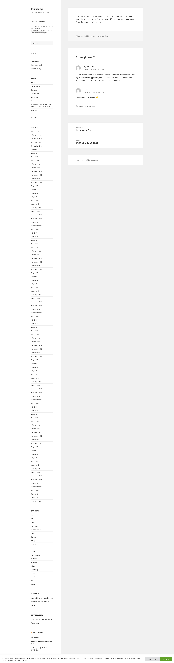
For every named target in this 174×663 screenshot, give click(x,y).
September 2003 (36, 400)
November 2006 (36, 262)
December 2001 (36, 476)
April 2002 (34, 461)
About (33, 83)
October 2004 (35, 353)
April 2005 (34, 331)
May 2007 (34, 240)
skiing (33, 566)
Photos (33, 101)
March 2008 (35, 204)
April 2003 (34, 418)
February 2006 (36, 295)
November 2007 (36, 218)
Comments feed (36, 65)
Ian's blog (37, 9)
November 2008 (36, 175)
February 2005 (36, 338)
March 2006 (35, 291)
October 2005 (35, 309)
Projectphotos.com (37, 31)
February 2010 (36, 135)
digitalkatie (89, 66)
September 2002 (36, 443)
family (33, 533)
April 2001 (34, 494)
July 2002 (34, 450)
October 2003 (35, 396)
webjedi (34, 605)
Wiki (32, 114)
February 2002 (36, 469)
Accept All (166, 659)
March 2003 (35, 421)
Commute (34, 526)
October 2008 (35, 179)
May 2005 (34, 327)
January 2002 (35, 472)
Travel (33, 573)
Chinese (33, 523)
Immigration (35, 548)
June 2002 (34, 454)
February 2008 (36, 208)
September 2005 (36, 313)
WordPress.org (36, 69)
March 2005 (35, 334)
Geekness (34, 90)
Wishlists (34, 118)
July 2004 (34, 363)
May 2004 (34, 371)
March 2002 (35, 465)
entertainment (36, 530)
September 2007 (36, 226)
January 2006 (35, 298)
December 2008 (36, 171)
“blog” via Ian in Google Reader (41, 619)
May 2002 (34, 458)
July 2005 (34, 320)
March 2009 (35, 160)
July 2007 (34, 233)
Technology (35, 570)
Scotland (34, 559)
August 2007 (35, 229)
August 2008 (35, 186)
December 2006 (36, 258)
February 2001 (36, 501)
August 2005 (35, 316)
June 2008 (34, 193)
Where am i (35, 637)
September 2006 (36, 269)
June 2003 (34, 411)
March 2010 (35, 131)
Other (33, 552)
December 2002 (36, 432)
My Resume (35, 97)
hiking (33, 541)
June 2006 (34, 280)
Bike (32, 519)
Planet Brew (35, 623)
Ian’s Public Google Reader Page (42, 598)
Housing (34, 544)
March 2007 (35, 247)
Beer (32, 515)
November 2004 (36, 349)
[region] (87, 658)
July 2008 (34, 189)
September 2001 (36, 487)
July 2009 (34, 150)
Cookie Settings (152, 659)
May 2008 (34, 197)
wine (32, 581)
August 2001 (35, 490)
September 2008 (36, 182)
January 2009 (35, 168)
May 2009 (34, 153)
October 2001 (35, 483)
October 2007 (35, 222)
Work (33, 584)
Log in (33, 58)
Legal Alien (35, 94)
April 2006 (34, 287)
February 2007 (36, 251)
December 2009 (36, 139)
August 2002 (35, 447)
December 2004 (36, 345)
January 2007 (35, 255)
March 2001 (35, 498)
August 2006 (35, 273)
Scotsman (34, 110)
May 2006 (34, 284)
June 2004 (34, 367)
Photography (35, 555)
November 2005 (36, 305)
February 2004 (36, 382)
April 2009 (34, 157)
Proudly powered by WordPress (87, 160)
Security (34, 562)
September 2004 (36, 356)
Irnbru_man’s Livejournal (40, 602)
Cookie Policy (35, 86)
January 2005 (35, 342)
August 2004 (35, 360)
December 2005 (36, 302)
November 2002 (36, 436)
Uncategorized (36, 577)
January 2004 (35, 385)
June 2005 (34, 324)
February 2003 (36, 425)
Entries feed (35, 61)
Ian (94, 36)
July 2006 (34, 276)
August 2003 (35, 403)
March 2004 (35, 378)
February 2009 (36, 164)
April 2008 (34, 200)
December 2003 (36, 389)
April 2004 (34, 374)
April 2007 (34, 244)
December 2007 (36, 215)
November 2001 (36, 479)
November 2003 (36, 392)
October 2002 (35, 440)
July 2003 (34, 407)
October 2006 (35, 266)
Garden (33, 537)
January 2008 (35, 211)
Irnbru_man (38, 633)
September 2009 (36, 146)
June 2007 (34, 237)
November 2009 (36, 142)
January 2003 (35, 429)
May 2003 (34, 414)
